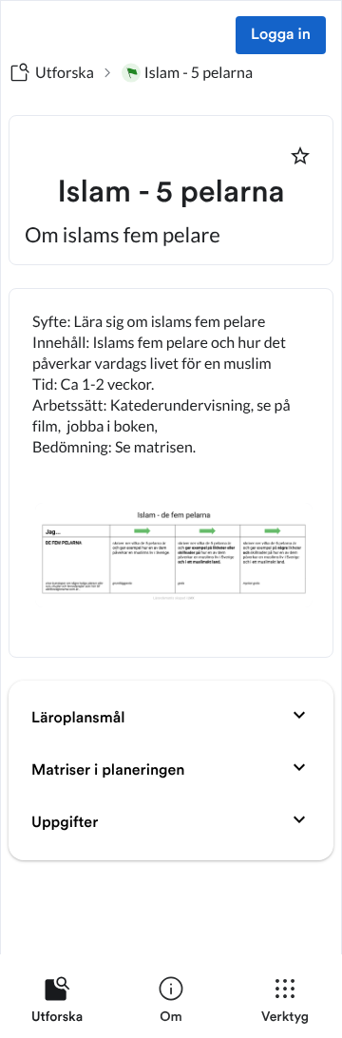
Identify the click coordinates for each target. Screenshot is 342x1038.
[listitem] (57, 1003)
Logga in (281, 35)
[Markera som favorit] (300, 156)
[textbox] (171, 473)
